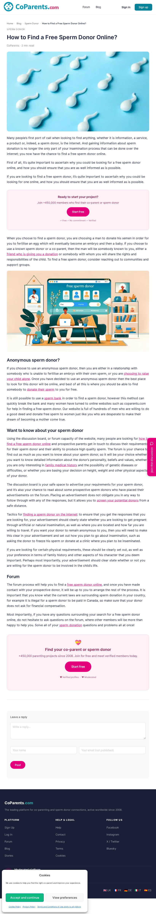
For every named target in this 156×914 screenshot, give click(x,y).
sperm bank (52, 398)
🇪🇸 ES (147, 890)
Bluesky (111, 848)
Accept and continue (24, 897)
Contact (60, 834)
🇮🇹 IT (138, 890)
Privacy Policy (29, 906)
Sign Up (9, 827)
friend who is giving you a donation (32, 254)
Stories (9, 855)
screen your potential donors (117, 500)
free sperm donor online (84, 584)
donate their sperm (40, 389)
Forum (8, 841)
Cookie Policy (15, 906)
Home (10, 23)
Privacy (60, 841)
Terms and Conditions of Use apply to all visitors (59, 906)
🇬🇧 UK (107, 890)
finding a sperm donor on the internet (50, 514)
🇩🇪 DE (128, 890)
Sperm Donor (32, 23)
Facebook (113, 827)
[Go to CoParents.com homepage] (31, 7)
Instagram (113, 834)
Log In (8, 834)
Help (58, 827)
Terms (59, 848)
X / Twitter (113, 841)
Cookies (60, 855)
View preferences (65, 897)
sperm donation (70, 625)
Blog (19, 23)
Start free (78, 211)
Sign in (126, 7)
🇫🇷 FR (117, 890)
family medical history (61, 465)
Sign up (143, 7)
